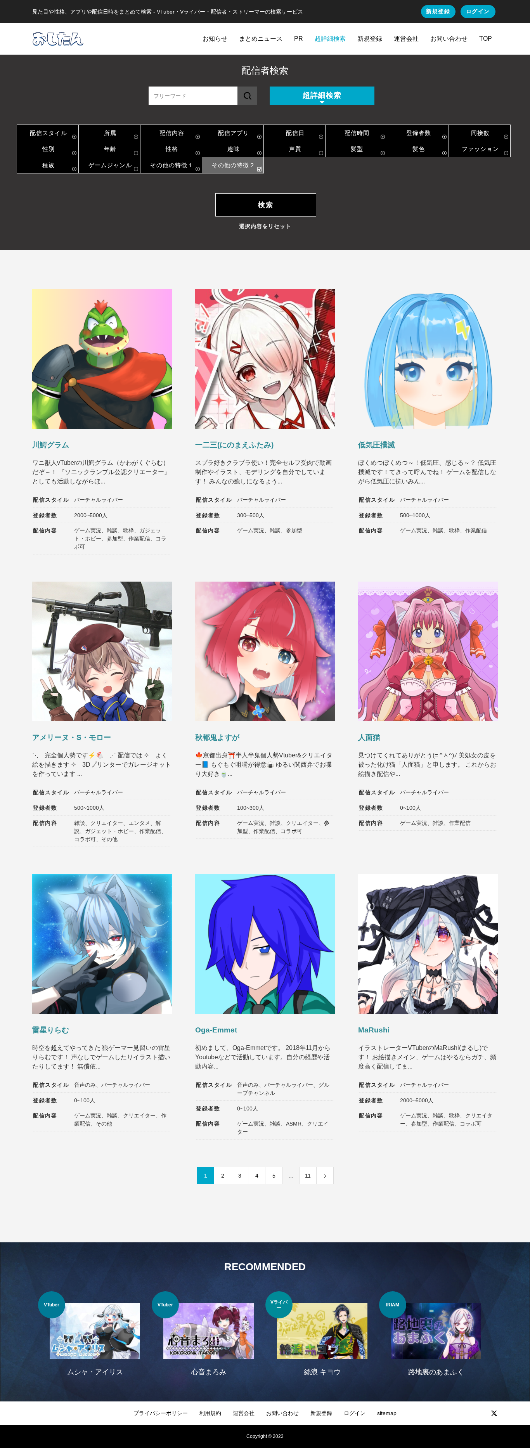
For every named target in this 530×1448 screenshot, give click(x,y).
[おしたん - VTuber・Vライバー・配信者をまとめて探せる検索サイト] (58, 38)
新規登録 (438, 11)
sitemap (387, 1413)
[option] (95, 1338)
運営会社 (406, 38)
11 (308, 1176)
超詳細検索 (330, 38)
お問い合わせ (449, 38)
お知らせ (215, 38)
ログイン (478, 11)
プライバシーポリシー (160, 1413)
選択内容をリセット (265, 226)
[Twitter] (494, 1413)
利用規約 (210, 1413)
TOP (485, 38)
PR (298, 38)
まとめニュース (260, 38)
